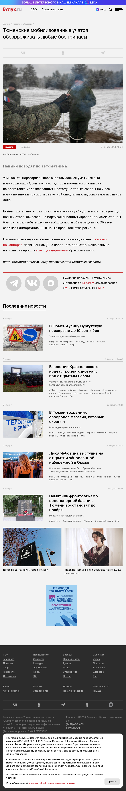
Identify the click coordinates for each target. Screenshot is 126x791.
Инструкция (9, 676)
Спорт (6, 667)
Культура (38, 663)
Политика (8, 663)
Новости (16, 24)
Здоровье (98, 672)
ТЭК (35, 676)
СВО (34, 9)
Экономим (98, 655)
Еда (95, 676)
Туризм (36, 672)
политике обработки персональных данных (52, 783)
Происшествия (52, 9)
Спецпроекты (40, 691)
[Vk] (15, 704)
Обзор (96, 659)
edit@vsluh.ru (73, 728)
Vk (66, 287)
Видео (6, 686)
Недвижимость (71, 659)
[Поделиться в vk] (23, 53)
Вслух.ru (12, 9)
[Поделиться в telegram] (103, 53)
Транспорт (8, 659)
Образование (40, 667)
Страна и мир (70, 672)
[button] (9, 139)
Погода (67, 676)
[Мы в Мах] (101, 9)
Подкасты (98, 663)
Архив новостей (11, 691)
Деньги (67, 663)
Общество (27, 24)
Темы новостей (101, 686)
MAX (101, 287)
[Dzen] (87, 704)
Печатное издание (73, 691)
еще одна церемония (52, 250)
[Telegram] (63, 704)
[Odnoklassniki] (39, 704)
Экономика (99, 667)
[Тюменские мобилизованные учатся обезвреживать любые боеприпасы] (63, 103)
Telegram (88, 282)
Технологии (9, 672)
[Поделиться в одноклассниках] (63, 53)
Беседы (67, 655)
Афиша (66, 667)
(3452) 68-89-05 (75, 724)
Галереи (37, 686)
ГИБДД (97, 691)
